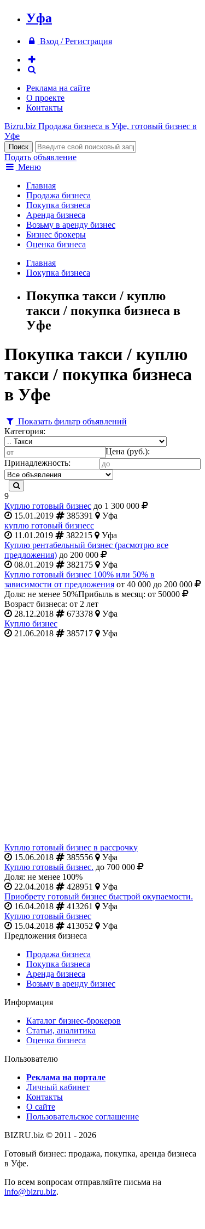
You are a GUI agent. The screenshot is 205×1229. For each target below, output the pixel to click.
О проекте (45, 97)
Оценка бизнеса (56, 244)
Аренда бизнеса (55, 215)
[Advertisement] (102, 740)
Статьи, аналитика (61, 1030)
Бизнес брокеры (56, 234)
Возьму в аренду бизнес (70, 224)
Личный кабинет (58, 1087)
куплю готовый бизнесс (49, 525)
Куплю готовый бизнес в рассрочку (71, 847)
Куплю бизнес (30, 623)
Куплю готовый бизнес (47, 505)
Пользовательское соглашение (82, 1116)
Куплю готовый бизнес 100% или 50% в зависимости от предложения (79, 579)
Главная (41, 185)
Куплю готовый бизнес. (48, 867)
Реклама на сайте (58, 88)
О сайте (40, 1106)
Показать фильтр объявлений (71, 421)
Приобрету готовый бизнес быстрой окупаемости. (98, 896)
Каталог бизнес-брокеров (73, 1020)
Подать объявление (40, 157)
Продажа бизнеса (58, 195)
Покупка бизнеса (58, 205)
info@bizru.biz (30, 1191)
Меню (28, 167)
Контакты (44, 107)
